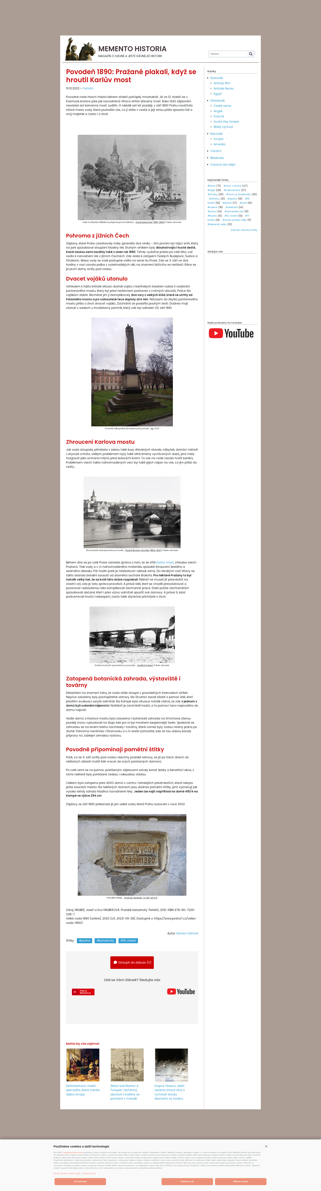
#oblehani (232, 207)
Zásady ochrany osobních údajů (67, 1173)
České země (222, 106)
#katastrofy (105, 941)
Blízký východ (223, 127)
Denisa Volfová (187, 933)
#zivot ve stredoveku (238, 194)
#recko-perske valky (234, 220)
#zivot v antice (232, 185)
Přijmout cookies (240, 1181)
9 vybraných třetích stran (72, 1152)
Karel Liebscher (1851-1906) (150, 222)
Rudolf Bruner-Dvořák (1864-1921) (144, 550)
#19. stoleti (128, 941)
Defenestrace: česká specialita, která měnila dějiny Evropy (83, 1090)
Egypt (218, 94)
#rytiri (243, 203)
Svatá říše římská (226, 122)
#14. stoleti (231, 215)
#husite (212, 215)
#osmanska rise (234, 211)
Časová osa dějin (223, 165)
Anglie (218, 111)
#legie (211, 190)
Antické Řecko (224, 89)
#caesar (212, 207)
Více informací (80, 1181)
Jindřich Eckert (145, 665)
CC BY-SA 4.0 (150, 897)
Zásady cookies (89, 1173)
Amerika (219, 144)
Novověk (216, 134)
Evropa (218, 139)
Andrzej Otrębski (133, 897)
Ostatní (88, 88)
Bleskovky (217, 158)
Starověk (216, 78)
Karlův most (165, 562)
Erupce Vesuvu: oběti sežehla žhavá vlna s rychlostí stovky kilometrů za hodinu (170, 1092)
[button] (266, 1146)
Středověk (217, 101)
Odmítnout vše (187, 1181)
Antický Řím (222, 83)
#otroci (212, 211)
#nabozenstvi (232, 190)
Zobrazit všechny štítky (244, 230)
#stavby (212, 194)
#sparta (232, 198)
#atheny (214, 198)
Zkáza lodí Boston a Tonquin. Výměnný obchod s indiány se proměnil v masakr (125, 1092)
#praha (84, 941)
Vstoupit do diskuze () (134, 963)
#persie (227, 203)
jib (152, 428)
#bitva (211, 185)
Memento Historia (132, 49)
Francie (219, 116)
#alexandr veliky (217, 224)
